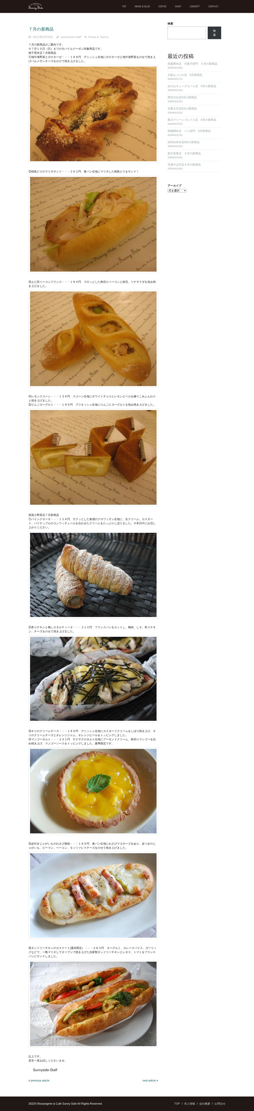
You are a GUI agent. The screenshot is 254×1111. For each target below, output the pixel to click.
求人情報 (189, 1103)
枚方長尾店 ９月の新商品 (184, 153)
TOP (124, 6)
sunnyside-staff (71, 37)
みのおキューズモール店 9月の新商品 (192, 86)
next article (150, 1080)
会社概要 (204, 1103)
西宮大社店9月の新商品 (182, 97)
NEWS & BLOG (142, 6)
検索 (170, 23)
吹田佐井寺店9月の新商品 (184, 142)
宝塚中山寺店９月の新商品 (184, 164)
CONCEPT (195, 6)
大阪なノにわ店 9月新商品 (185, 74)
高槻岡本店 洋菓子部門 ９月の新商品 (192, 63)
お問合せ (219, 1103)
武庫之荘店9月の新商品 (182, 108)
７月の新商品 (41, 29)
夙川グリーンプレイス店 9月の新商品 (192, 119)
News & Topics (98, 37)
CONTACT (213, 6)
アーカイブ (174, 185)
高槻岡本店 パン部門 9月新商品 (189, 130)
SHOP (178, 6)
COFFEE (162, 6)
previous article (39, 1080)
